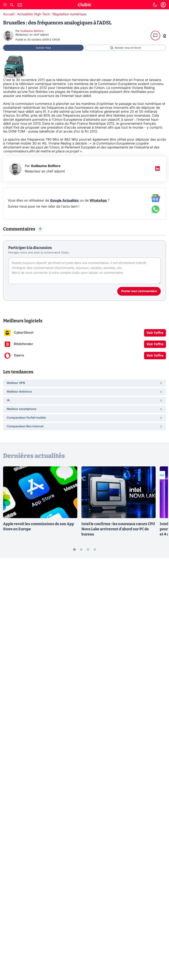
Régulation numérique (69, 14)
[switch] (155, 4)
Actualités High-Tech (33, 14)
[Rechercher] (11, 5)
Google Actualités (64, 200)
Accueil (8, 14)
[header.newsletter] (19, 5)
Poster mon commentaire (139, 291)
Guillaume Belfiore (32, 31)
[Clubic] (84, 5)
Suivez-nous (43, 48)
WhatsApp (98, 200)
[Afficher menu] (5, 5)
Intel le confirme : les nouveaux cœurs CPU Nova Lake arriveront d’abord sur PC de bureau (118, 529)
